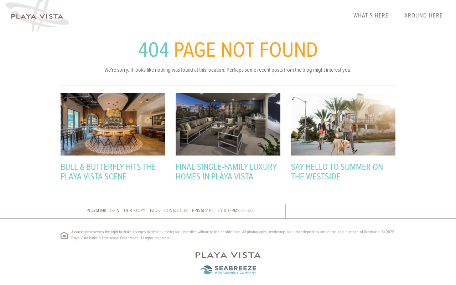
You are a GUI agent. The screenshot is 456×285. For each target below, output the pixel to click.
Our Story (134, 211)
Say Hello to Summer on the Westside (337, 172)
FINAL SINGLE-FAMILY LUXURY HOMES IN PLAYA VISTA (226, 172)
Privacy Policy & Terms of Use (223, 211)
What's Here (371, 16)
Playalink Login (103, 211)
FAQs (155, 211)
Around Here (423, 16)
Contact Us (175, 211)
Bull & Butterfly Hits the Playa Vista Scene (108, 172)
